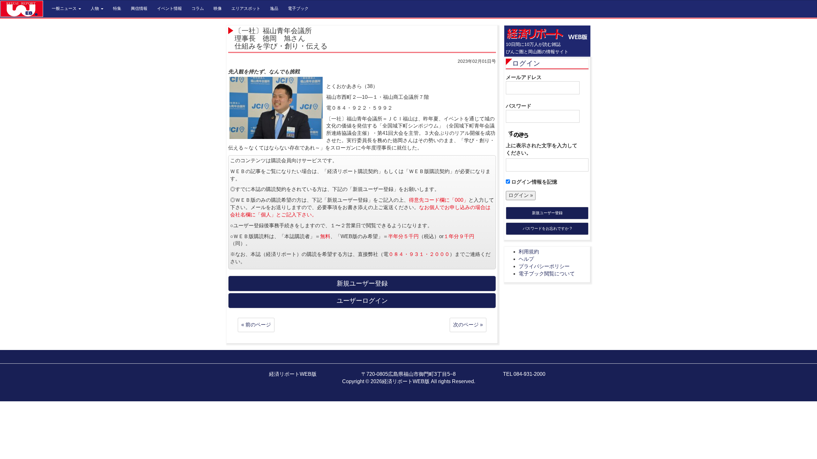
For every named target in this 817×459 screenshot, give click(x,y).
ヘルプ (526, 259)
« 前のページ (256, 324)
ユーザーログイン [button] (362, 300)
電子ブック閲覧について (547, 273)
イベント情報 (169, 8)
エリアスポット (245, 8)
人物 (95, 8)
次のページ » (468, 324)
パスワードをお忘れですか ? (547, 228)
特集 (117, 8)
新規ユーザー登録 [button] (362, 283)
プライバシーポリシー (544, 266)
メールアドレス (524, 77)
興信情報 (139, 8)
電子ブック (298, 8)
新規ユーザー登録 (547, 213)
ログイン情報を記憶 (533, 182)
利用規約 (529, 251)
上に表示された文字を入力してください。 (541, 149)
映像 (218, 8)
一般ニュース (65, 8)
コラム (197, 8)
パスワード (518, 106)
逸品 (274, 8)
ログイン (526, 63)
